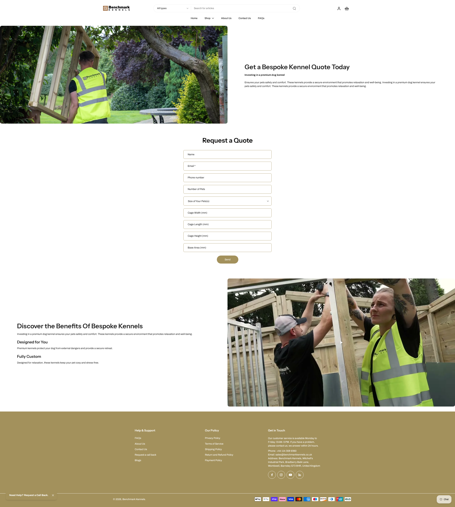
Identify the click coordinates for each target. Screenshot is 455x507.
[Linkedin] (300, 475)
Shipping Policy (213, 449)
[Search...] (294, 8)
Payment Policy (213, 460)
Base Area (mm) (197, 247)
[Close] (52, 495)
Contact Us (141, 449)
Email (192, 166)
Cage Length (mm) (198, 224)
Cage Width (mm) (197, 212)
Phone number (196, 177)
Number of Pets (196, 189)
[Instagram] (281, 475)
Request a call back (145, 454)
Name (191, 154)
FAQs (138, 438)
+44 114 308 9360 (286, 451)
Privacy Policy (212, 438)
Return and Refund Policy (219, 454)
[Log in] (339, 8)
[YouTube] (290, 475)
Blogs (138, 460)
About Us (140, 443)
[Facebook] (272, 475)
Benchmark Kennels (133, 499)
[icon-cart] (346, 8)
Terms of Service (214, 443)
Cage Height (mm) (198, 236)
